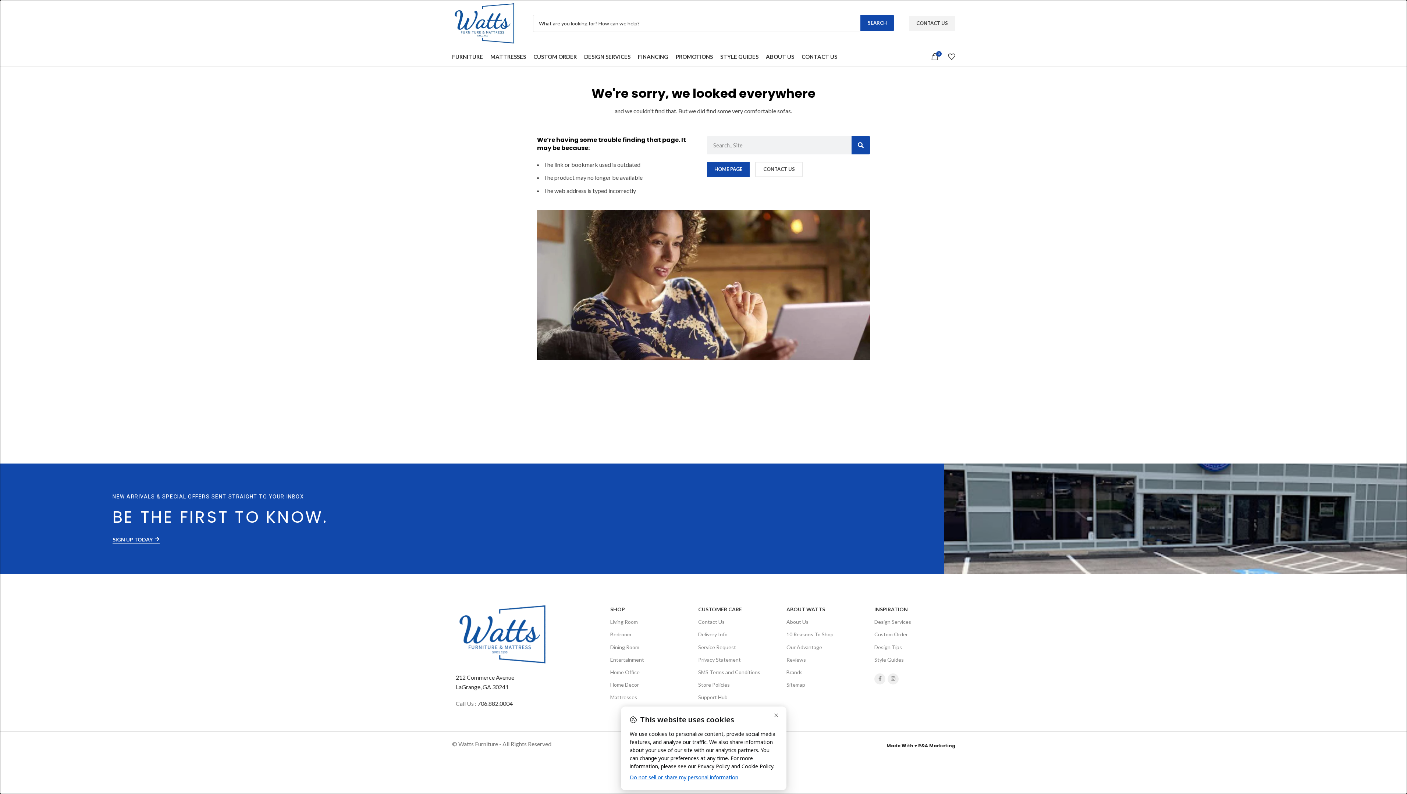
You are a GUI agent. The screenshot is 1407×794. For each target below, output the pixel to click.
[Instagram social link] (893, 678)
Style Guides (889, 660)
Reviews (796, 660)
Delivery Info (713, 634)
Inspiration (891, 609)
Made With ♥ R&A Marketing (921, 746)
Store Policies (714, 685)
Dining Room (624, 647)
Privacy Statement (719, 660)
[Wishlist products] (951, 56)
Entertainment (627, 660)
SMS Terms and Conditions (729, 672)
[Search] (861, 145)
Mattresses (623, 697)
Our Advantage (804, 647)
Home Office (625, 672)
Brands (794, 672)
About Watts (805, 609)
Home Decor (624, 685)
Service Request (717, 647)
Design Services (892, 622)
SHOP (617, 609)
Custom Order (891, 634)
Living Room (624, 622)
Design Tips (888, 647)
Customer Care (720, 609)
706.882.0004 (495, 703)
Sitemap (795, 685)
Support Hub (713, 697)
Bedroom (620, 634)
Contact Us (932, 23)
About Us (797, 622)
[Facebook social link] (879, 678)
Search (877, 23)
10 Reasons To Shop (810, 634)
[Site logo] (485, 22)
